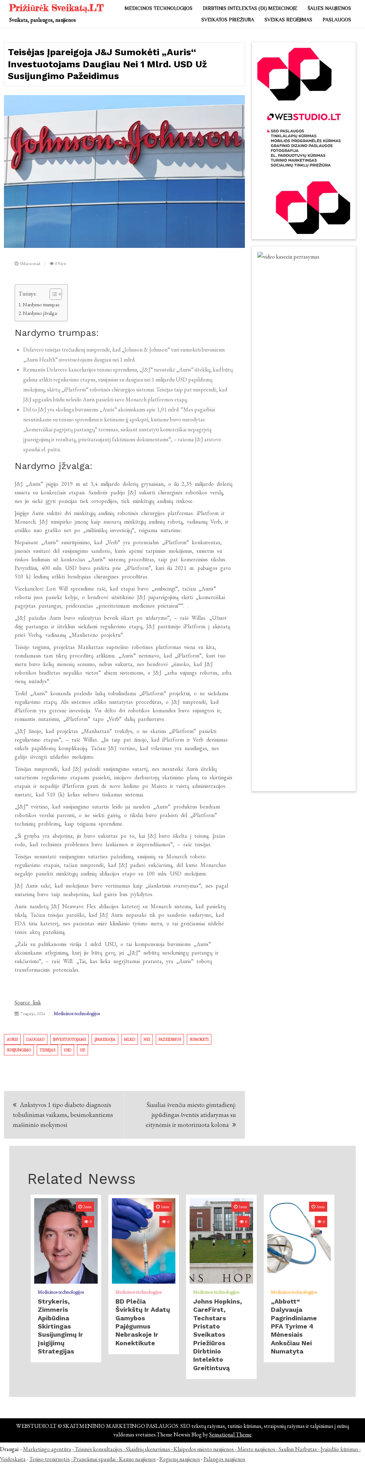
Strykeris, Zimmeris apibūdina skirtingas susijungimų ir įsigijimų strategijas (60, 1326)
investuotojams (69, 1039)
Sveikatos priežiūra (227, 19)
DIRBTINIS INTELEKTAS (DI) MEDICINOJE (250, 8)
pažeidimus (170, 1039)
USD (67, 1049)
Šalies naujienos (329, 8)
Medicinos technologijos (158, 8)
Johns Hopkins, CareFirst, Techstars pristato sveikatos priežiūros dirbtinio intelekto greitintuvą (217, 1335)
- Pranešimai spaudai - (95, 1459)
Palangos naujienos (224, 1459)
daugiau (35, 1039)
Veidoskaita (13, 1459)
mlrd (129, 1039)
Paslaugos (337, 19)
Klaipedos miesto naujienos (204, 1449)
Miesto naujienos (256, 1449)
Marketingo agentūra (47, 1449)
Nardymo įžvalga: (40, 313)
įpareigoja (104, 1039)
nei (147, 1039)
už (82, 1049)
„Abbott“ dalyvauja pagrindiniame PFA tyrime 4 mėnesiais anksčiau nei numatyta (294, 1326)
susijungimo (19, 1049)
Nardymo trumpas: (41, 304)
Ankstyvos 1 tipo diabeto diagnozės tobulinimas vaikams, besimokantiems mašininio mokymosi (63, 1115)
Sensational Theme (230, 1434)
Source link (28, 1002)
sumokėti (199, 1039)
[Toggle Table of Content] (52, 294)
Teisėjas (47, 1049)
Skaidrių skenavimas (148, 1449)
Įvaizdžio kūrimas (339, 1449)
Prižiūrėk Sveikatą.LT (56, 7)
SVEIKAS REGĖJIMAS (288, 19)
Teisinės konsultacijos (98, 1449)
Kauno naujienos (137, 1459)
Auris (12, 1039)
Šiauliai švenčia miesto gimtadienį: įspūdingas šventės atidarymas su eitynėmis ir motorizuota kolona (191, 1115)
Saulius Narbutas (298, 1449)
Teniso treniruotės (49, 1459)
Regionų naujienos (179, 1459)
